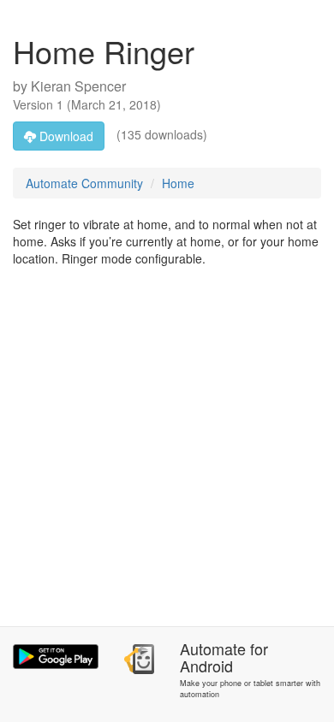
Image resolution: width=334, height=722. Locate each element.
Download (64, 136)
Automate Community (84, 183)
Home (178, 183)
